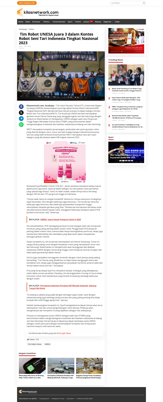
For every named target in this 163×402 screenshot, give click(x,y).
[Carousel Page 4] (129, 160)
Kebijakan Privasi (58, 398)
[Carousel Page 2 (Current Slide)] (123, 160)
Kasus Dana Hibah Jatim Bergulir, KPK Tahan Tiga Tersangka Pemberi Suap (126, 98)
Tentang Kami (44, 398)
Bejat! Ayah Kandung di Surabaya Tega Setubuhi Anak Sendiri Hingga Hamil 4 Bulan (127, 89)
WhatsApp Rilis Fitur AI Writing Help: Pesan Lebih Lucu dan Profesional (31, 376)
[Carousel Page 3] (126, 160)
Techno (21, 48)
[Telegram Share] (21, 118)
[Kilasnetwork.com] (38, 12)
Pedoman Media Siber (85, 398)
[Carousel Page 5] (132, 160)
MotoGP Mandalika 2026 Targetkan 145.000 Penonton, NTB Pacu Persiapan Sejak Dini (126, 117)
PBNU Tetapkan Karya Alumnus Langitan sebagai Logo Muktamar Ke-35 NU (127, 107)
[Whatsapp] (21, 124)
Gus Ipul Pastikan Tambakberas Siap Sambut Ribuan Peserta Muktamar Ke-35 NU (127, 126)
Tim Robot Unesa (34, 344)
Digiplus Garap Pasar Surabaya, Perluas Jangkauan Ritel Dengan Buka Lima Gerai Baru (89, 376)
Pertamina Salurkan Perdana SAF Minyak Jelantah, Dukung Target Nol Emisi (60, 376)
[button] (144, 3)
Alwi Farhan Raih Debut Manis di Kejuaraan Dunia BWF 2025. (125, 156)
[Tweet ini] (21, 112)
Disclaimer (70, 398)
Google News (65, 333)
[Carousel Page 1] (120, 160)
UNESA (47, 344)
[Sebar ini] (21, 106)
